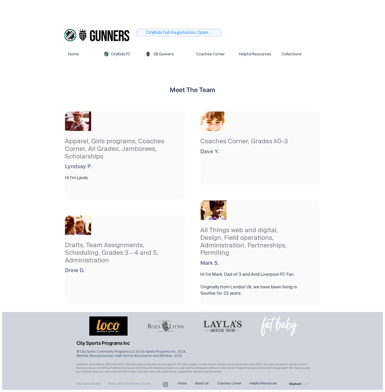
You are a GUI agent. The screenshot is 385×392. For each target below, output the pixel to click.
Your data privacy (88, 383)
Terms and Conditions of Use (128, 383)
